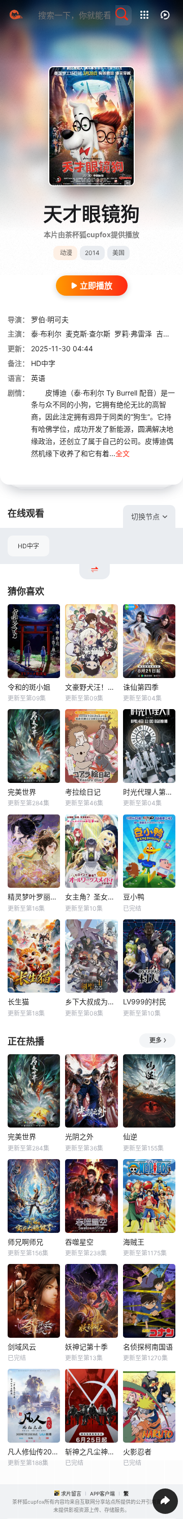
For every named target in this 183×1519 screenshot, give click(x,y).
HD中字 (28, 546)
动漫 (66, 253)
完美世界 (22, 791)
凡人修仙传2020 (34, 1451)
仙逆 (130, 1136)
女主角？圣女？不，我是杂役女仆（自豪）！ (91, 896)
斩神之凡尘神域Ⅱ (91, 1451)
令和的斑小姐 (29, 687)
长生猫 (18, 1001)
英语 (38, 378)
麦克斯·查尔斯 (88, 333)
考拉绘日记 (83, 791)
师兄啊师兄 (25, 1241)
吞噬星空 (79, 1241)
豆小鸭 (133, 896)
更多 (155, 1040)
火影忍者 (137, 1451)
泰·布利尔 (46, 333)
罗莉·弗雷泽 (133, 333)
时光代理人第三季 (149, 791)
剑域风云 (22, 1346)
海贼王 (133, 1241)
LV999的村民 (144, 1001)
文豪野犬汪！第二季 (91, 687)
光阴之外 (79, 1136)
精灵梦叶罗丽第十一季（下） (34, 896)
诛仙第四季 (141, 687)
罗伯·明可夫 (50, 319)
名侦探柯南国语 (148, 1346)
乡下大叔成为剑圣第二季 (91, 1001)
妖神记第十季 (86, 1346)
